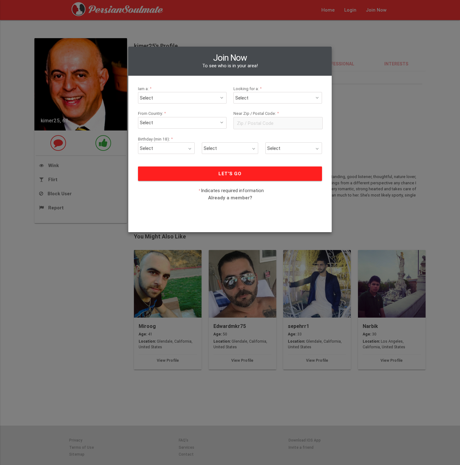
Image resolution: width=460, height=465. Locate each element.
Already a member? (230, 198)
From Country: (152, 113)
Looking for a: (247, 88)
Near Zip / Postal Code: (256, 113)
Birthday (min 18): (155, 139)
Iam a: (145, 88)
